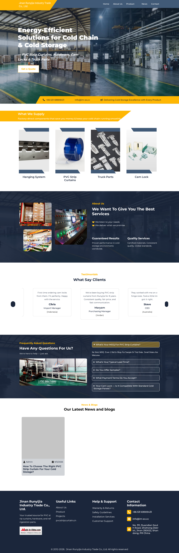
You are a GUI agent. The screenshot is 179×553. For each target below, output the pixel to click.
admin (29, 462)
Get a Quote (28, 69)
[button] (13, 303)
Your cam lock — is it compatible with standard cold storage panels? (124, 387)
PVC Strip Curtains (69, 178)
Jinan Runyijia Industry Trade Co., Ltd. (35, 505)
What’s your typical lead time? (112, 362)
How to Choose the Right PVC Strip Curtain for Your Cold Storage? (42, 469)
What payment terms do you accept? (116, 378)
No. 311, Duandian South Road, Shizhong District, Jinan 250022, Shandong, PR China (145, 529)
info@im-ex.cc (82, 100)
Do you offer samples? (108, 370)
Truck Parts (105, 177)
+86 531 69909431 (54, 100)
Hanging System (34, 177)
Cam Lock (141, 177)
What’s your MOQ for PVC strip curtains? (118, 344)
